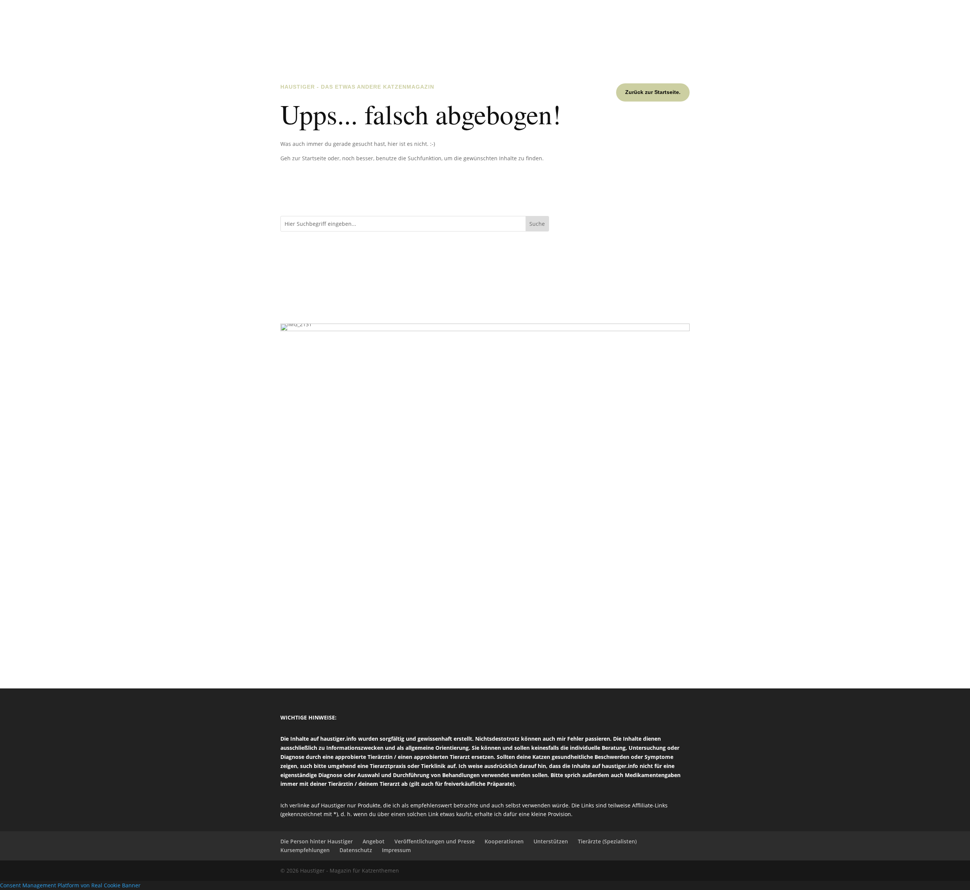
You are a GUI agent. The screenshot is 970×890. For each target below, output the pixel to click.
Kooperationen (504, 841)
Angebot (374, 841)
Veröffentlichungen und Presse (434, 841)
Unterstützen (551, 841)
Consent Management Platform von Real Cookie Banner (70, 885)
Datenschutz (356, 850)
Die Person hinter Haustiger (316, 841)
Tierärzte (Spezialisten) (607, 841)
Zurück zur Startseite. (653, 92)
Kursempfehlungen (305, 850)
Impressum (396, 850)
